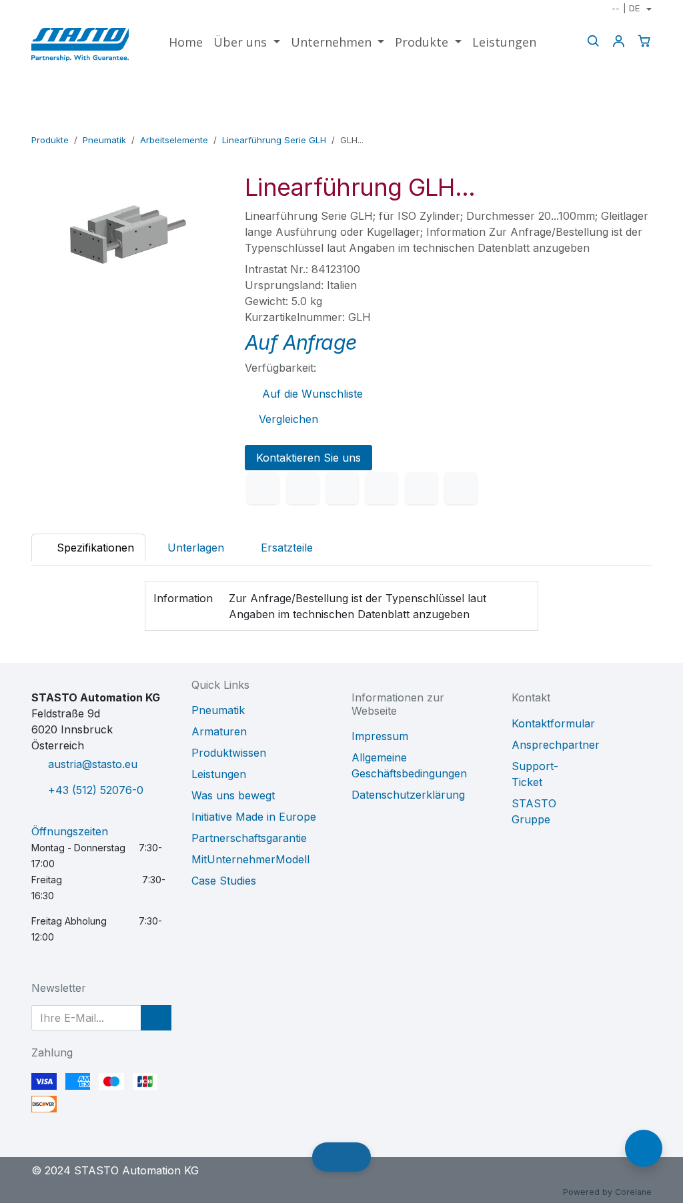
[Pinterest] (422, 488)
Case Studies (223, 880)
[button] (156, 1017)
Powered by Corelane (607, 1192)
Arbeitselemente (174, 140)
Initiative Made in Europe (253, 816)
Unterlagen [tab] (195, 547)
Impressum (380, 736)
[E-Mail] (461, 488)
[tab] (279, 548)
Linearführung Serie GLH (274, 140)
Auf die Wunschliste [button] (311, 393)
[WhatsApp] (382, 488)
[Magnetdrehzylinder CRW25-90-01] (643, 121)
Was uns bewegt (233, 795)
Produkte (50, 140)
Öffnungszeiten (69, 831)
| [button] (626, 8)
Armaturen (219, 731)
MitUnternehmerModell (250, 859)
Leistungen (218, 774)
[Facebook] (263, 488)
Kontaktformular (553, 723)
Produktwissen (228, 752)
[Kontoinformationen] (618, 41)
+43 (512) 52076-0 (95, 790)
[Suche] (593, 41)
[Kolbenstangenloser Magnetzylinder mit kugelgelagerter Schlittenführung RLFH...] (600, 121)
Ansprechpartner (556, 744)
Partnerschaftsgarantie (249, 838)
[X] (303, 488)
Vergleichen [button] (288, 419)
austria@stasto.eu (92, 764)
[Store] (621, 121)
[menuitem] (185, 42)
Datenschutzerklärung (408, 794)
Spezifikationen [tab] (93, 547)
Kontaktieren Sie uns (308, 457)
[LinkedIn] (342, 488)
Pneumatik (104, 140)
